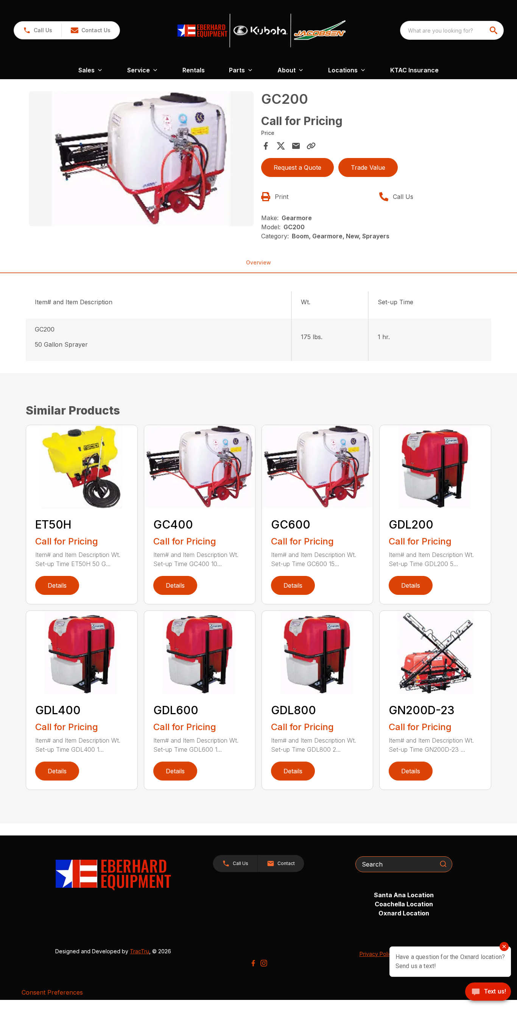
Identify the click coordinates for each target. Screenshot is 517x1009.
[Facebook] (253, 963)
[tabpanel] (141, 159)
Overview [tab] (258, 262)
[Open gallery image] (141, 158)
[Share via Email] (296, 145)
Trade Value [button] (368, 167)
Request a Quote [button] (297, 167)
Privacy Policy (377, 954)
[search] (494, 30)
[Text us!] (488, 992)
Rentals (193, 70)
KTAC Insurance (414, 70)
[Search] (443, 864)
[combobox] (451, 30)
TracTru (139, 951)
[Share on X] (280, 145)
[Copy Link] (311, 145)
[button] (37, 30)
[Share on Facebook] (265, 145)
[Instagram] (264, 963)
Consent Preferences (52, 992)
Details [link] (57, 585)
